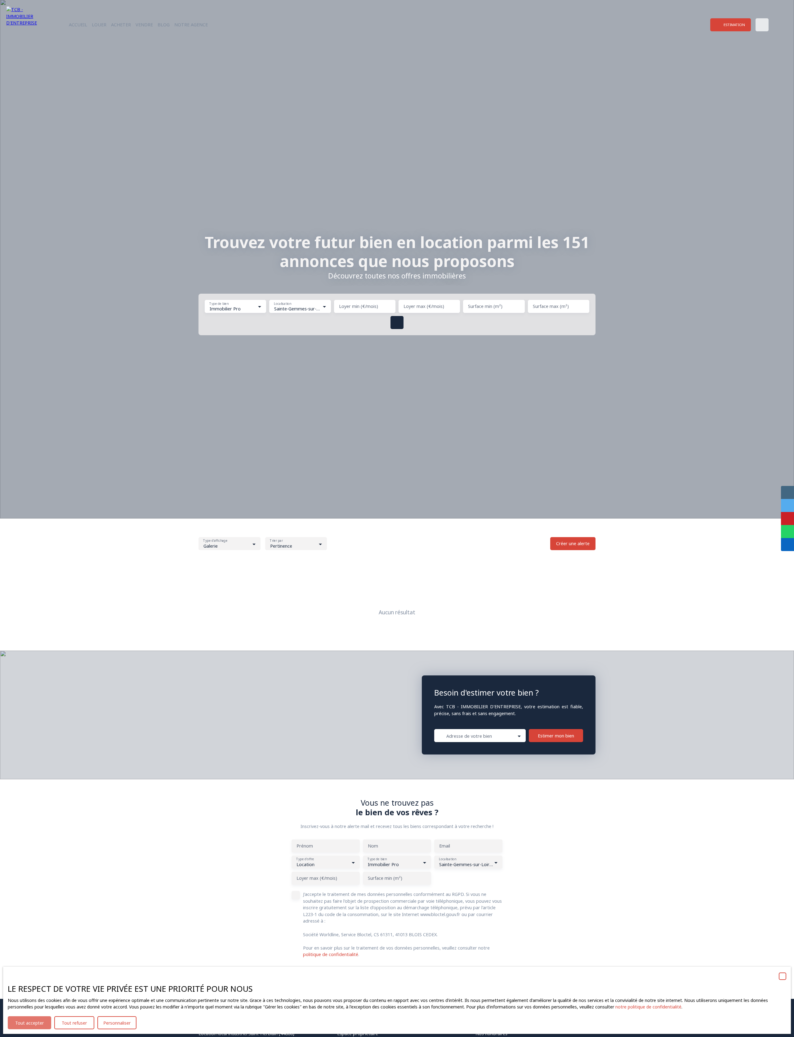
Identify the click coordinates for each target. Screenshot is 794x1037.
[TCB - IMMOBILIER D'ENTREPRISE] (26, 25)
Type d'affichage (215, 541)
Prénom (305, 846)
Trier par (276, 541)
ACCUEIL (78, 25)
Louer (99, 25)
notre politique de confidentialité (648, 1007)
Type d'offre (305, 859)
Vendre (144, 25)
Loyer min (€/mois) (358, 306)
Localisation (282, 303)
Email (444, 846)
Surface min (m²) (485, 306)
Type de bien (218, 303)
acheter (121, 25)
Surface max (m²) (551, 306)
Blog (164, 25)
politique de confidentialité (330, 954)
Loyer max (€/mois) (424, 306)
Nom (373, 846)
